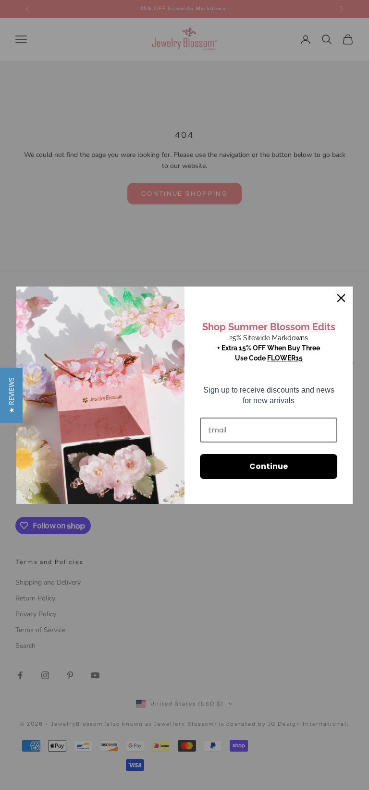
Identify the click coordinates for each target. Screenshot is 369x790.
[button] (11, 395)
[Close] (341, 298)
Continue (268, 466)
